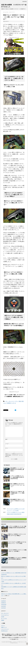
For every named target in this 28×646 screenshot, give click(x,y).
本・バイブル (4, 618)
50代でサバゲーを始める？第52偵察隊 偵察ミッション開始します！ (17, 493)
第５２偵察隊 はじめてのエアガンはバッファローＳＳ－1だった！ (17, 485)
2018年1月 (3, 602)
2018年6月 (3, 600)
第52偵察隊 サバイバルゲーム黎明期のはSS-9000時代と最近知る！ (17, 469)
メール (7, 443)
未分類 (2, 616)
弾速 (20, 401)
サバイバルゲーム (5, 615)
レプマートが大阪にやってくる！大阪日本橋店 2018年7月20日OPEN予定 (17, 477)
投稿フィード (4, 627)
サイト (6, 448)
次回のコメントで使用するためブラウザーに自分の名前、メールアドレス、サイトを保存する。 (14, 455)
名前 (6, 439)
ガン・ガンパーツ (9, 401)
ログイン (3, 625)
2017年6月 (3, 607)
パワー (16, 401)
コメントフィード (5, 629)
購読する (5, 519)
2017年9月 (3, 606)
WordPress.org (4, 630)
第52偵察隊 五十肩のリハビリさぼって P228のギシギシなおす (17, 501)
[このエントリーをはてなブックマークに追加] (15, 410)
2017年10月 (3, 604)
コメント (7, 425)
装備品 (2, 620)
